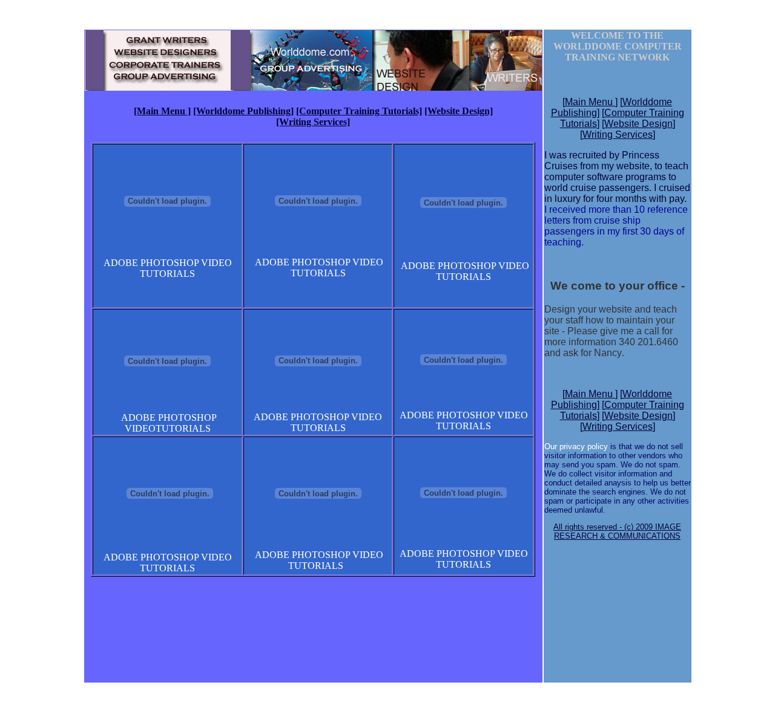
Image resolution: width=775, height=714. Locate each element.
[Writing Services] (313, 122)
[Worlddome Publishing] (243, 111)
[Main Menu (161, 111)
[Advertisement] (313, 613)
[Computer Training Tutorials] (359, 111)
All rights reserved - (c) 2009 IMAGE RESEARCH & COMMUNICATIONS (617, 531)
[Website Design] (458, 111)
